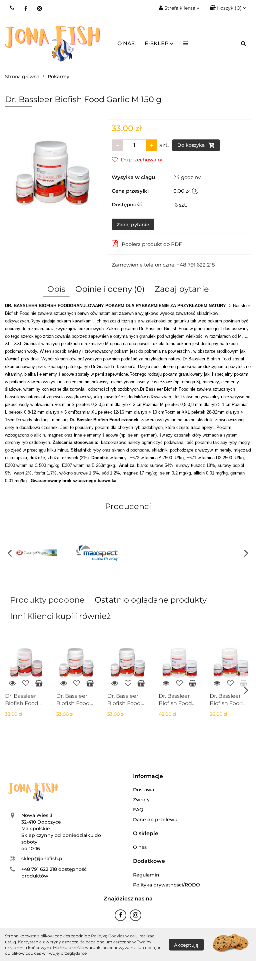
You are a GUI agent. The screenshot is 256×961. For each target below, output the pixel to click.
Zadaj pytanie (133, 225)
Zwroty (141, 800)
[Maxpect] (97, 553)
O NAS (126, 43)
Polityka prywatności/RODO (166, 885)
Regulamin (146, 875)
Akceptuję (186, 945)
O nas (140, 847)
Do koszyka (191, 145)
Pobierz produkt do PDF (152, 244)
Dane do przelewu (155, 820)
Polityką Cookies (107, 935)
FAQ (138, 810)
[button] (228, 8)
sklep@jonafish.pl (42, 859)
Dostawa (143, 790)
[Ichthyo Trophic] (36, 553)
